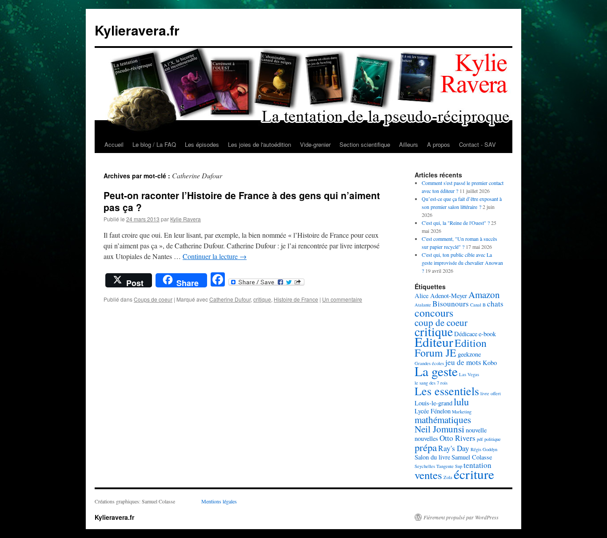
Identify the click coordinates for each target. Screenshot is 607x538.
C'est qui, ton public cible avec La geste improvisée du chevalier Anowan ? (462, 262)
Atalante (423, 305)
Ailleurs (408, 144)
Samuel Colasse (471, 457)
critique (262, 299)
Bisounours (450, 303)
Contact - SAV (477, 144)
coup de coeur (441, 322)
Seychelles (425, 466)
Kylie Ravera (185, 219)
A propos (438, 144)
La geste (436, 371)
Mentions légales (219, 501)
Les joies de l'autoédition (259, 144)
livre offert (490, 393)
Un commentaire (342, 299)
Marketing (461, 411)
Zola (447, 477)
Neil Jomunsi (439, 429)
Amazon (484, 294)
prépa (426, 447)
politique (492, 439)
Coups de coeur (153, 299)
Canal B (478, 305)
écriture (474, 474)
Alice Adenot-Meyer (441, 295)
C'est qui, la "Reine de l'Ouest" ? (456, 222)
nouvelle (476, 430)
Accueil (114, 144)
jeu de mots (463, 362)
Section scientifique (364, 144)
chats (495, 303)
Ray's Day (453, 448)
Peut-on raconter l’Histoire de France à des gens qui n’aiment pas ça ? (242, 201)
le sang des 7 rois (431, 383)
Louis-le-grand (433, 403)
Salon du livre (432, 457)
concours (434, 313)
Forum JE (435, 353)
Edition (471, 343)
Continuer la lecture (215, 256)
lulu (461, 401)
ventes (428, 474)
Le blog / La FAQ (154, 144)
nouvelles (426, 438)
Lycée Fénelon (433, 411)
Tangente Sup (449, 466)
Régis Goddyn (484, 449)
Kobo (490, 362)
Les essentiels (447, 390)
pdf (480, 439)
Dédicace (465, 334)
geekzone (469, 354)
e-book (487, 334)
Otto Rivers (457, 438)
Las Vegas (469, 374)
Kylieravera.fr (137, 29)
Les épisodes (202, 144)
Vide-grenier (315, 144)
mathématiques (443, 419)
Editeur (434, 341)
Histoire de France (296, 299)
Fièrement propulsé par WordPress (461, 517)
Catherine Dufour (230, 299)
